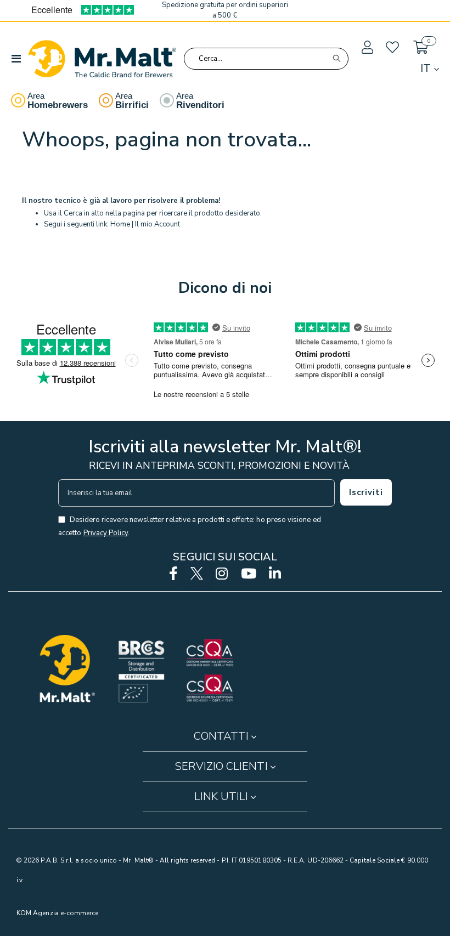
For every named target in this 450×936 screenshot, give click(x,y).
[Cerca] (336, 59)
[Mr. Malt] (102, 58)
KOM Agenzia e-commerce (57, 913)
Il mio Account (157, 224)
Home (120, 224)
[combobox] (266, 59)
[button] (366, 48)
